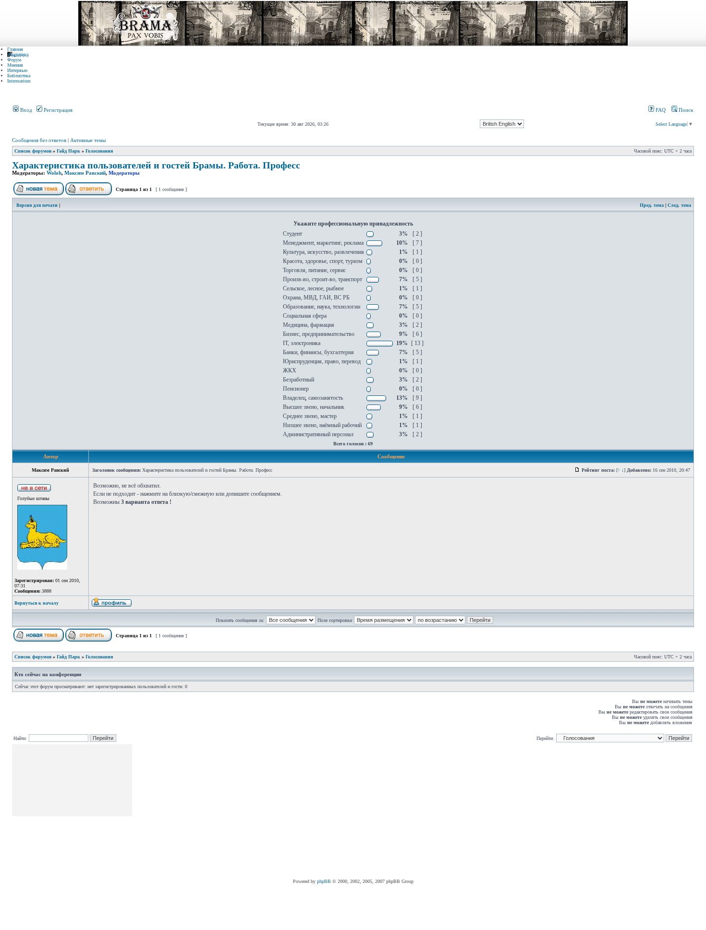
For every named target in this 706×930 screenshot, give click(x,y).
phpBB (324, 881)
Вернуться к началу (36, 603)
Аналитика (17, 54)
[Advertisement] (308, 811)
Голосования (99, 151)
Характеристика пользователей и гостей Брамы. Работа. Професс (156, 165)
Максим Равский (85, 173)
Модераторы (124, 173)
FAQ (660, 110)
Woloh (54, 173)
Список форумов (32, 151)
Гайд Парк (68, 151)
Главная (15, 49)
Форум (14, 59)
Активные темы (88, 140)
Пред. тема (652, 205)
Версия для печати (37, 205)
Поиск (685, 110)
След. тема (679, 205)
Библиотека (18, 75)
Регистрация (57, 110)
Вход (25, 110)
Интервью (17, 70)
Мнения (15, 65)
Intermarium (19, 80)
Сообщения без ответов (39, 140)
